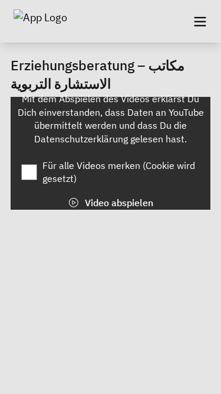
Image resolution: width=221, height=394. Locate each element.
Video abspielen (118, 203)
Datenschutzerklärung (82, 139)
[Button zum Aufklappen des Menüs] (200, 21)
